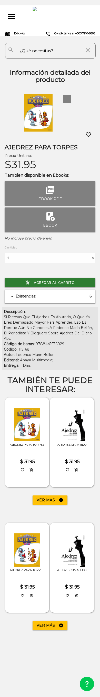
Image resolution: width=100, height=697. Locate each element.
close (88, 50)
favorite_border (88, 135)
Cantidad (11, 247)
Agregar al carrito (50, 282)
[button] (67, 99)
